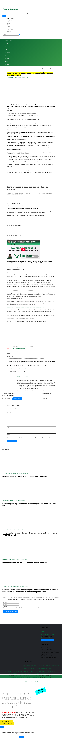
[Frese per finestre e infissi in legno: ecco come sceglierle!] (17, 471)
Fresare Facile (25, 77)
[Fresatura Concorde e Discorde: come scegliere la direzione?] (17, 557)
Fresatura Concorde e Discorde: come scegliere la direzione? (25, 562)
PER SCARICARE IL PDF (6, 722)
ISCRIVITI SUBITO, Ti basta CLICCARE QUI (16, 368)
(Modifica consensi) (47, 639)
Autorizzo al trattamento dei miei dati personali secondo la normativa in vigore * (22, 607)
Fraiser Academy (11, 9)
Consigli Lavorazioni (23, 473)
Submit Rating (17, 398)
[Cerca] (19, 34)
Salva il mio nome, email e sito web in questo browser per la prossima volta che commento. (29, 437)
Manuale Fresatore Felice (19, 348)
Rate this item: (5, 398)
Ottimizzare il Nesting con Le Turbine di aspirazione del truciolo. (37, 668)
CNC (20, 586)
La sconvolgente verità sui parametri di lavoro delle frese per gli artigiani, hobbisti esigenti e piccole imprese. (30, 671)
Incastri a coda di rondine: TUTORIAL (30, 670)
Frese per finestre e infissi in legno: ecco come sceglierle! (24, 476)
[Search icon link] (3, 36)
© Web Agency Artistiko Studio (31, 681)
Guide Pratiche (25, 586)
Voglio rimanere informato (11, 611)
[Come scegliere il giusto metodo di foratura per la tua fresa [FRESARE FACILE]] (17, 499)
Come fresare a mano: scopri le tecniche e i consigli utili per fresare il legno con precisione (26, 673)
